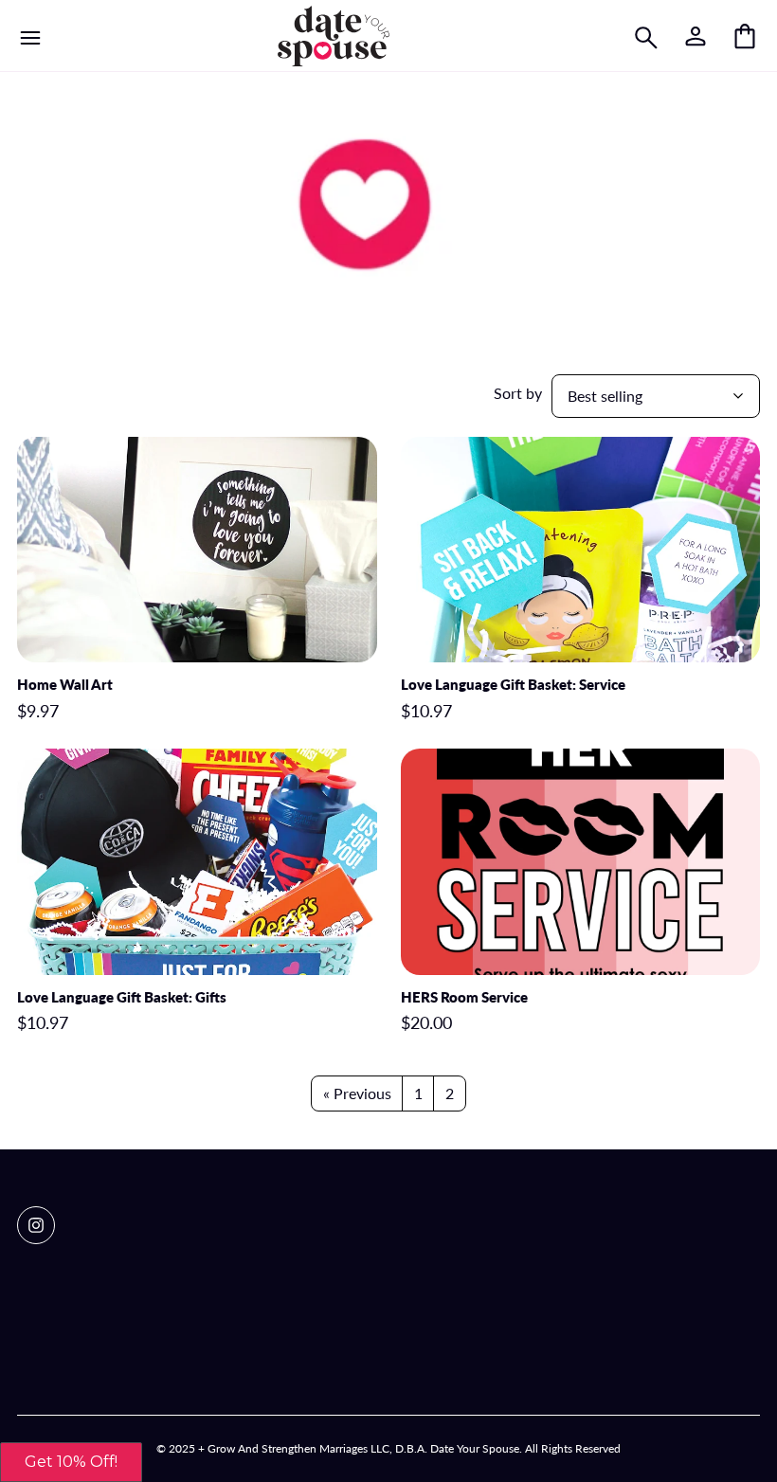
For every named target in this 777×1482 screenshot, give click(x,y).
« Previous (357, 1093)
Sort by (518, 393)
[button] (71, 1462)
